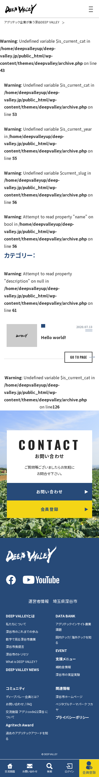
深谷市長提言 (15, 646)
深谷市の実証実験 (68, 674)
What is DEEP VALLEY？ (22, 661)
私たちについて (16, 624)
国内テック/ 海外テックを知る (73, 640)
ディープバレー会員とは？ (22, 696)
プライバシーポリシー (72, 717)
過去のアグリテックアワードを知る (27, 736)
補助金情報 (63, 667)
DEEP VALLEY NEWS (22, 669)
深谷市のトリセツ (17, 654)
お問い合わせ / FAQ (19, 704)
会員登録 (49, 509)
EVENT (61, 650)
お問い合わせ (49, 492)
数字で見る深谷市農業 (21, 639)
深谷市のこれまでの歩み (22, 631)
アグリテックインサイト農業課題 (73, 627)
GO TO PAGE (78, 357)
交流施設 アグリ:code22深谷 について (27, 714)
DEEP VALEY (21, 8)
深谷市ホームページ (69, 696)
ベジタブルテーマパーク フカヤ (74, 707)
